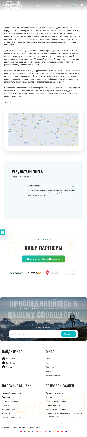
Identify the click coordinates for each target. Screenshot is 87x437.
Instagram (10, 359)
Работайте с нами (9, 409)
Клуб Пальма (33, 185)
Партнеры (50, 367)
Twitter (9, 367)
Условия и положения (54, 393)
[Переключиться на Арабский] (29, 431)
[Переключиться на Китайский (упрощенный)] (62, 431)
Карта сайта (7, 413)
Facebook (10, 363)
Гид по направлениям (10, 401)
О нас (48, 359)
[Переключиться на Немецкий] (37, 431)
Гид (48, 5)
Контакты (57, 5)
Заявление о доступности (56, 409)
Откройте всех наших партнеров (43, 259)
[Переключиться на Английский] (21, 431)
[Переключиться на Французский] (33, 431)
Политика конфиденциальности (58, 401)
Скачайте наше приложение (13, 417)
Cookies (49, 397)
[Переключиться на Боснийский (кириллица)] (66, 431)
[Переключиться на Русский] (50, 431)
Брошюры (6, 397)
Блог (47, 363)
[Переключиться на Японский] (46, 431)
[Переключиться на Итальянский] (41, 431)
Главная (39, 5)
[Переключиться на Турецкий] (58, 431)
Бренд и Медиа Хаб (53, 375)
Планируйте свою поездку (12, 393)
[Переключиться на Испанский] (54, 431)
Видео (48, 371)
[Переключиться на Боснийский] (25, 431)
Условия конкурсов (53, 405)
